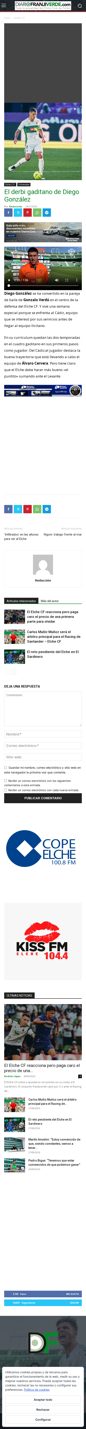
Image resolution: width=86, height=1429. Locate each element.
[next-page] (13, 672)
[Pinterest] (27, 212)
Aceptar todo (43, 1399)
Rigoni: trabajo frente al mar (63, 534)
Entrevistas (24, 184)
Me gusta (72, 1293)
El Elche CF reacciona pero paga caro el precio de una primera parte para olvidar (52, 617)
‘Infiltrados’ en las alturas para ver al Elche (21, 537)
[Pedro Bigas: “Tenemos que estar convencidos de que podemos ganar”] (14, 1165)
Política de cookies (36, 1389)
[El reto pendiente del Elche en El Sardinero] (14, 657)
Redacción (15, 206)
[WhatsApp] (37, 212)
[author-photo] (43, 574)
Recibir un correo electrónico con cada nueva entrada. (43, 790)
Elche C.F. (19, 18)
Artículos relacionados (21, 601)
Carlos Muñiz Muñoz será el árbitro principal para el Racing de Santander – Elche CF (54, 636)
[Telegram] (47, 212)
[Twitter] (18, 212)
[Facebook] (8, 212)
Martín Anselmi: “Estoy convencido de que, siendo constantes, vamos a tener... (54, 1143)
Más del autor (50, 601)
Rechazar (43, 1409)
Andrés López (12, 1076)
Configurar (43, 1419)
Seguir (74, 1302)
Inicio (7, 18)
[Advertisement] (43, 62)
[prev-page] (6, 672)
